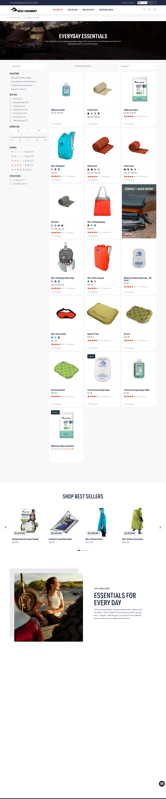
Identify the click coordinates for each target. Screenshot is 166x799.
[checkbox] (28, 98)
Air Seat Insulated (58, 389)
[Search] (144, 9)
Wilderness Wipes (131, 109)
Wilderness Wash (58, 109)
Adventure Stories (106, 9)
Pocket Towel (129, 165)
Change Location (128, 3)
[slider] (11, 137)
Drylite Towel (92, 109)
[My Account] (149, 9)
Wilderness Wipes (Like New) (62, 445)
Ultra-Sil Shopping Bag (96, 221)
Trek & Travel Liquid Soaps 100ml (136, 389)
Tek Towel (54, 221)
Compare (58, 124)
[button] (146, 2)
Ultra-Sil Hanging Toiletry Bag (62, 277)
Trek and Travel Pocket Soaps (98, 389)
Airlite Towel (92, 165)
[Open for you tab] (162, 784)
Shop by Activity (88, 9)
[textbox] (18, 131)
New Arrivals (58, 9)
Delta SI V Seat (93, 333)
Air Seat (127, 333)
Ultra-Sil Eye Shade (58, 333)
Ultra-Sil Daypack (58, 165)
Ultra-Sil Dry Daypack (95, 277)
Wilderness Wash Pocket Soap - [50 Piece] (137, 279)
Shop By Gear (73, 9)
